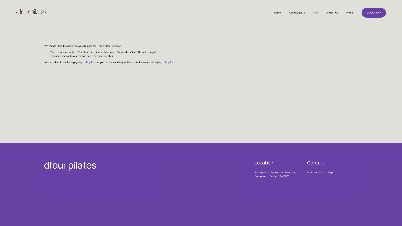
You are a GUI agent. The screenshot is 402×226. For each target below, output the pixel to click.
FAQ (315, 12)
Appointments (297, 12)
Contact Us (332, 12)
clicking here (89, 62)
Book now (374, 12)
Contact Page (325, 172)
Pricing (349, 12)
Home (277, 12)
